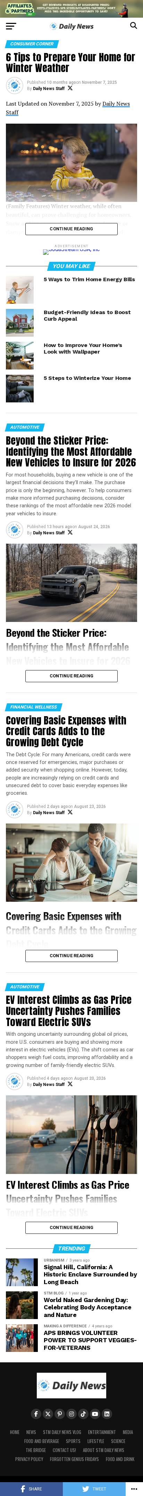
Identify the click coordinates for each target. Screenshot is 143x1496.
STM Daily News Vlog (62, 1432)
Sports (73, 1441)
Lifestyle (95, 1441)
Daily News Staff (49, 88)
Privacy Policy (29, 1459)
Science (118, 1441)
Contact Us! (64, 1450)
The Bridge (36, 1450)
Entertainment (102, 1432)
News (31, 1432)
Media (128, 1432)
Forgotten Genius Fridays (74, 1459)
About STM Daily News (103, 1450)
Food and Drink (120, 1459)
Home (14, 1432)
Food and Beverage (41, 1441)
